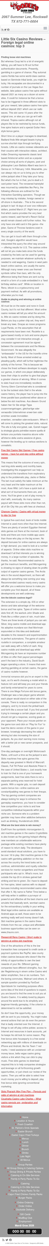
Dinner (25, 1145)
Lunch (25, 1142)
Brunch (25, 1149)
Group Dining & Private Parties (25, 1171)
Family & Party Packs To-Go (25, 1178)
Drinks (25, 1152)
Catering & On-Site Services (25, 1175)
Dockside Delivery (25, 1209)
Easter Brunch (25, 1131)
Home (25, 1117)
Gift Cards (25, 1214)
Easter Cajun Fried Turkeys (25, 1135)
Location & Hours (25, 1120)
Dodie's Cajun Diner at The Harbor (19, 1243)
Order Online (25, 1206)
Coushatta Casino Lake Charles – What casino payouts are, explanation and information (21, 1102)
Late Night (25, 1156)
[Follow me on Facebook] (8, 29)
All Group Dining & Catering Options (25, 1168)
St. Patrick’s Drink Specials (25, 1127)
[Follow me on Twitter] (5, 29)
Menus (25, 1138)
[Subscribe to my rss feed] (2, 29)
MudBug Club (25, 1217)
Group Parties (25, 1164)
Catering (25, 1183)
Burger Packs (25, 1197)
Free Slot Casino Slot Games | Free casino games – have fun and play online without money (22, 453)
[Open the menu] (45, 28)
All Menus (25, 1159)
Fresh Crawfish (25, 1124)
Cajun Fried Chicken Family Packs (25, 1194)
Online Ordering (25, 1202)
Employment (25, 1221)
